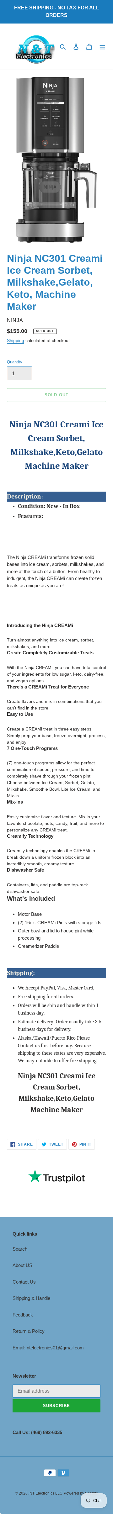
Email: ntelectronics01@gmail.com (48, 1347)
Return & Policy (29, 1331)
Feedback (23, 1314)
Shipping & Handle (31, 1298)
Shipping (15, 340)
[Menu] (102, 46)
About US (22, 1265)
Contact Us (24, 1282)
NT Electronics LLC (46, 1493)
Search (20, 1249)
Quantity (14, 362)
